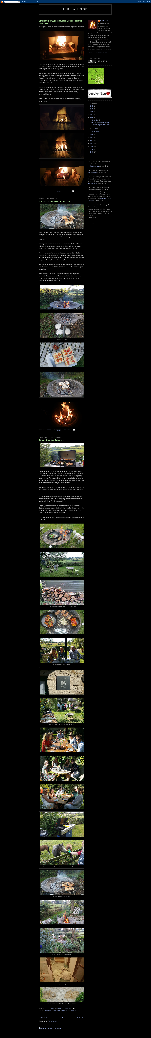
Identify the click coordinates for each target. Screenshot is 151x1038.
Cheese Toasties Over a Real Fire (54, 201)
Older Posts (80, 1017)
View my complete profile (97, 52)
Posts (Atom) (52, 1021)
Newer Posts (43, 1017)
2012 (92, 140)
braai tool (57, 1010)
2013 (92, 138)
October (94, 128)
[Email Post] (73, 191)
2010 (92, 146)
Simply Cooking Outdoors (51, 440)
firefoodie (104, 20)
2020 (92, 109)
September (95, 131)
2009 (92, 149)
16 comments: (67, 1008)
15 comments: (67, 430)
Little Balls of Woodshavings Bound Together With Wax (60, 22)
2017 (92, 115)
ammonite (48, 1010)
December (95, 120)
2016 (92, 117)
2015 (92, 135)
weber (73, 1010)
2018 (92, 112)
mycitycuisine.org (93, 166)
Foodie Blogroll (92, 172)
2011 (92, 143)
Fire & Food (75, 9)
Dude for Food (92, 183)
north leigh (65, 1010)
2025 (92, 106)
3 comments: (66, 191)
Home (62, 1017)
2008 (92, 152)
